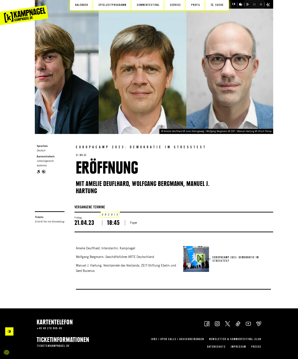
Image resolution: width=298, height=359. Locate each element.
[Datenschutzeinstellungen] (7, 352)
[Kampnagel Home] (24, 12)
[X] (227, 323)
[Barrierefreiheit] (240, 4)
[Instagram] (217, 323)
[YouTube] (248, 323)
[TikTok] (238, 323)
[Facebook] (207, 323)
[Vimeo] (258, 323)
